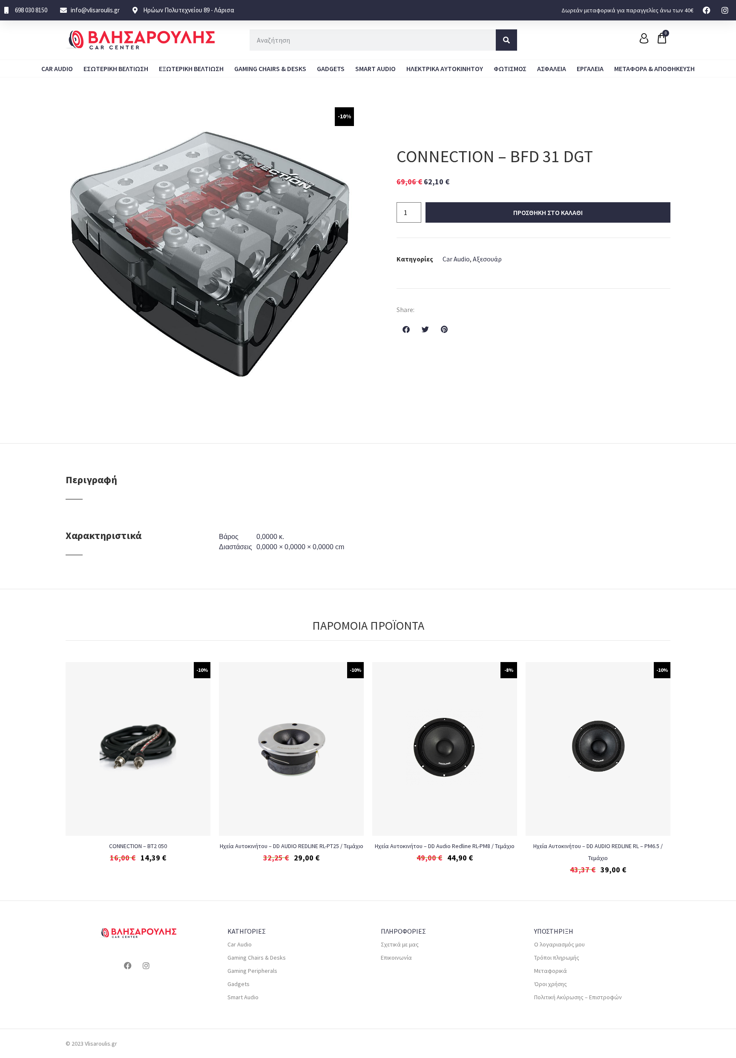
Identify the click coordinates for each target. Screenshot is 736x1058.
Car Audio (57, 68)
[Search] (506, 40)
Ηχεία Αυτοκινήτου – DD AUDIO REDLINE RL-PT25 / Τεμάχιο (291, 846)
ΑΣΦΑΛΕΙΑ (551, 68)
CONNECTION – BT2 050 (138, 846)
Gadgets (331, 68)
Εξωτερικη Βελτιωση (191, 68)
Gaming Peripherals (252, 971)
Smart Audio (375, 68)
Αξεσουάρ (487, 259)
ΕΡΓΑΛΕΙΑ (590, 68)
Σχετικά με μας (400, 944)
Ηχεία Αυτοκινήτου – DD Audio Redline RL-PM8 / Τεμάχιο (445, 846)
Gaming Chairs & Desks (270, 68)
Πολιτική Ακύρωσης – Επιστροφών (578, 997)
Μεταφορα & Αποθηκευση (654, 68)
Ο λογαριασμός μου (559, 944)
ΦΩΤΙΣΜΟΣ (510, 68)
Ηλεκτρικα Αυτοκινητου (444, 68)
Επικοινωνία (396, 957)
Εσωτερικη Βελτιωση (115, 68)
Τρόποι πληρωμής (556, 957)
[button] (406, 329)
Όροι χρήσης (550, 984)
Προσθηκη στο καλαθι (548, 212)
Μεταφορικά (550, 971)
